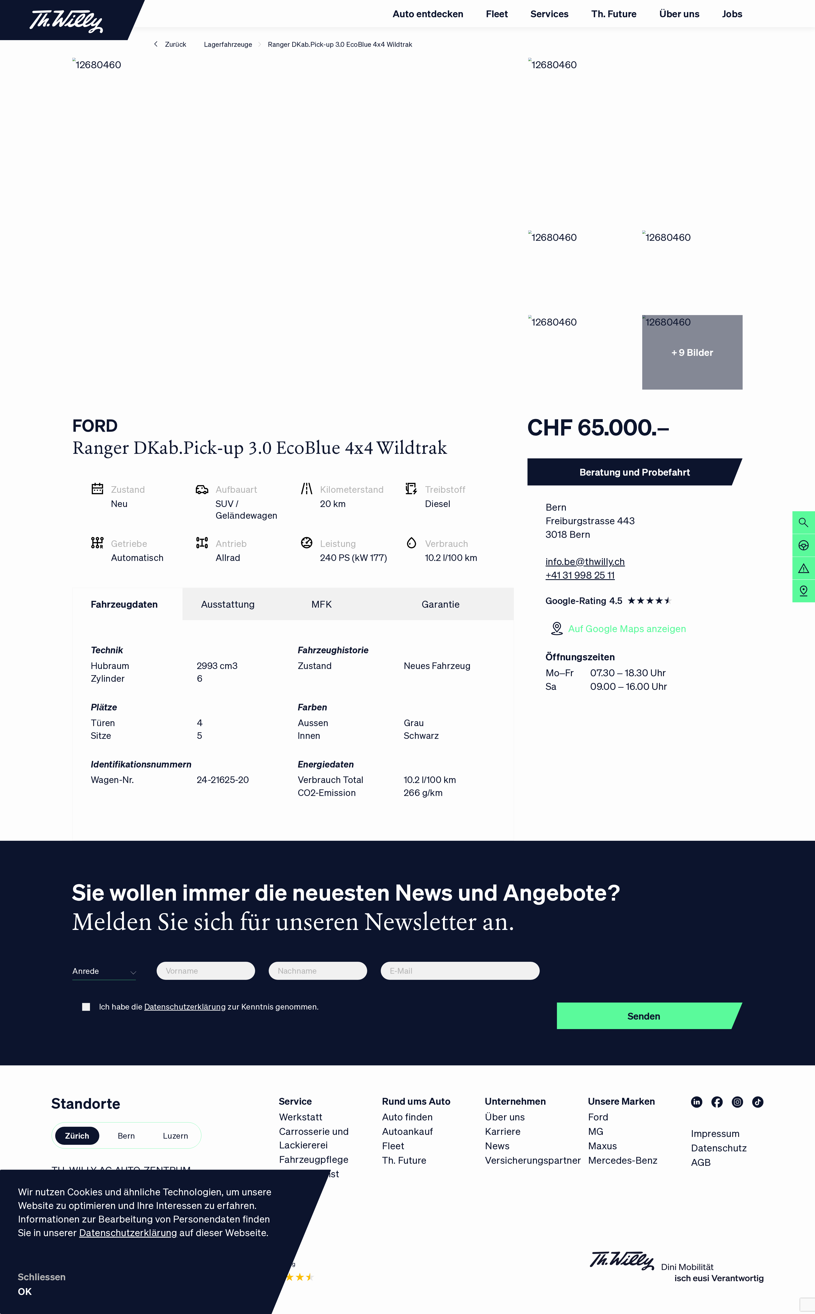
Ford (598, 1116)
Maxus (602, 1145)
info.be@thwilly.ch (585, 561)
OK (25, 1291)
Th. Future (404, 1160)
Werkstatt (301, 1116)
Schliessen (42, 1276)
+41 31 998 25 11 (580, 575)
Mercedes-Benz (623, 1160)
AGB (701, 1162)
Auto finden (407, 1116)
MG (596, 1131)
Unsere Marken (621, 1101)
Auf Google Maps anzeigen (627, 628)
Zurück (176, 44)
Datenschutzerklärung (128, 1232)
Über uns (505, 1116)
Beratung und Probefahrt (635, 472)
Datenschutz (719, 1147)
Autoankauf (407, 1131)
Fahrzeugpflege (313, 1159)
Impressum (715, 1133)
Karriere (503, 1131)
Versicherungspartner (533, 1160)
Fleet (393, 1145)
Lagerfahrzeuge (228, 44)
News (497, 1145)
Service (295, 1101)
